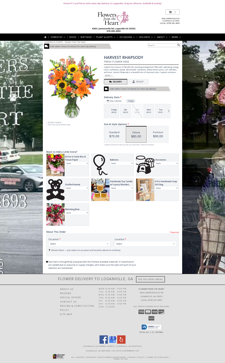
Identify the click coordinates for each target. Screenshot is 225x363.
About (161, 37)
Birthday (86, 37)
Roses (72, 37)
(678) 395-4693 (173, 23)
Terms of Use (120, 359)
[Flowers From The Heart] (113, 21)
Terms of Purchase (157, 357)
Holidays (144, 37)
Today (130, 101)
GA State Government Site (125, 351)
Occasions (126, 37)
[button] (172, 12)
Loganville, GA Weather (98, 351)
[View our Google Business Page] (112, 343)
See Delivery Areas (150, 279)
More (175, 37)
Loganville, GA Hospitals (129, 346)
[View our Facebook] (103, 343)
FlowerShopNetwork (114, 357)
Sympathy (57, 37)
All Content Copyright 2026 (86, 357)
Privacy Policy (137, 357)
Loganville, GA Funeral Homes (98, 346)
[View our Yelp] (121, 343)
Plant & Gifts (104, 37)
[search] (179, 45)
